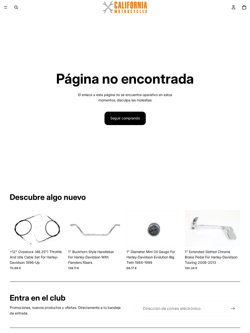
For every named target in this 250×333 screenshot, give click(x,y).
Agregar (178, 239)
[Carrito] (244, 7)
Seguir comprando (125, 118)
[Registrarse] (233, 309)
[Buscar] (16, 7)
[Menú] (5, 7)
